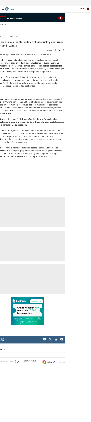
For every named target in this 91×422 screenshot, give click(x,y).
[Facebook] (63, 50)
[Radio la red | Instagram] (56, 339)
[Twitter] (59, 50)
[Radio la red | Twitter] (50, 339)
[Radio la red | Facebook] (44, 339)
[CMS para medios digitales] (59, 362)
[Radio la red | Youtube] (61, 339)
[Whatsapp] (55, 50)
